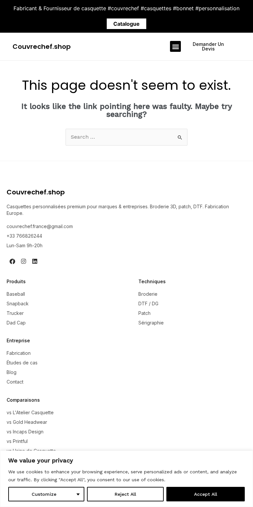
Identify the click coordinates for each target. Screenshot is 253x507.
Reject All (125, 494)
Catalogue (126, 23)
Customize (44, 494)
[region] (126, 479)
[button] (175, 46)
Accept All (205, 494)
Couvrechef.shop (42, 46)
